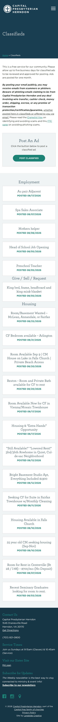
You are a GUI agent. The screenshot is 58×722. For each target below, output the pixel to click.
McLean (6, 665)
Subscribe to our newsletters (18, 685)
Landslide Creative (33, 715)
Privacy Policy (29, 712)
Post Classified (29, 158)
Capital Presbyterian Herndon (27, 706)
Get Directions (10, 630)
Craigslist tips (35, 117)
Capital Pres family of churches (29, 709)
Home (5, 55)
